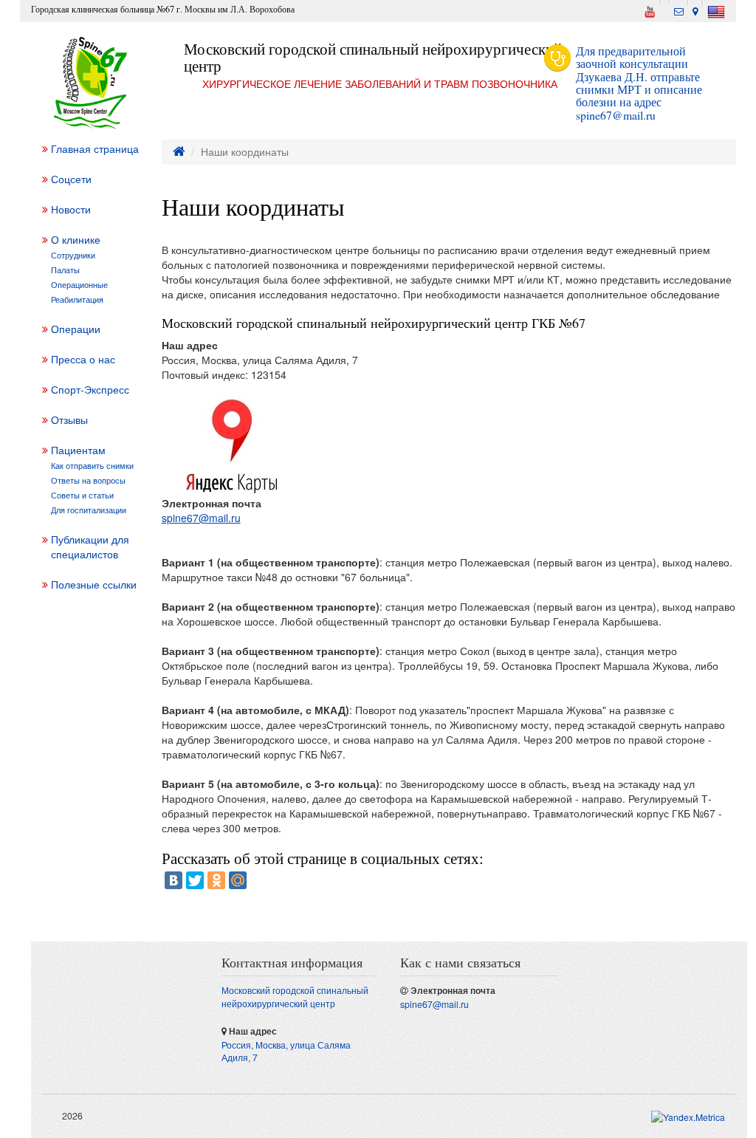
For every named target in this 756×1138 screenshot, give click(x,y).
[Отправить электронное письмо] (678, 9)
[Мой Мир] (238, 880)
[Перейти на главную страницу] (179, 151)
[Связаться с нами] (665, 2)
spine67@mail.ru (616, 115)
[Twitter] (195, 880)
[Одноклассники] (216, 880)
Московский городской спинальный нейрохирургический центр (373, 57)
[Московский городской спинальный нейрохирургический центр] (91, 83)
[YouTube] (649, 10)
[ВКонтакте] (173, 880)
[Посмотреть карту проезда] (695, 9)
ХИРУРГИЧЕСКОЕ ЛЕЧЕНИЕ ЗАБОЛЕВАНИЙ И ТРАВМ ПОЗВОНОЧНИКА (379, 83)
